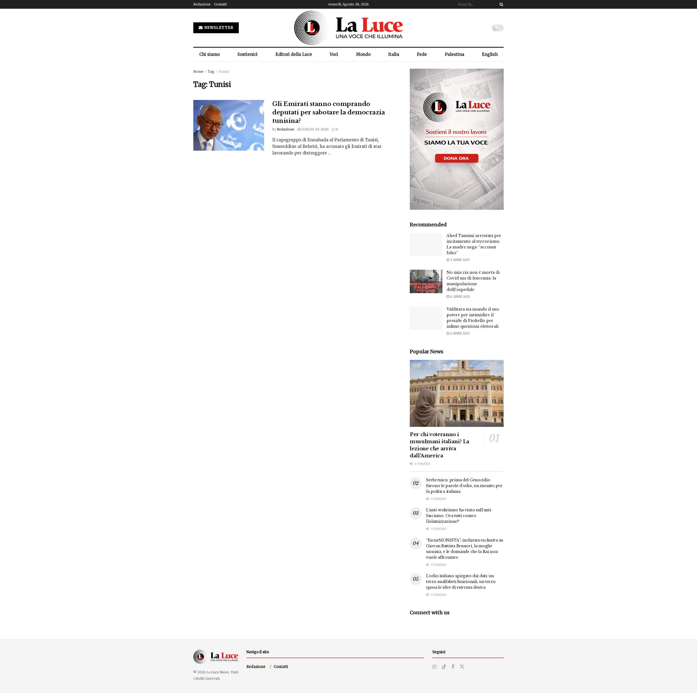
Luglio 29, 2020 (314, 129)
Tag (211, 71)
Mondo (363, 54)
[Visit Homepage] (348, 28)
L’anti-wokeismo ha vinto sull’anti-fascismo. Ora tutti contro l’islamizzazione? (459, 515)
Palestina (454, 54)
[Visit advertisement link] (457, 139)
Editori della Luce (294, 54)
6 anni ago (459, 296)
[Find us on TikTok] (444, 667)
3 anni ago (459, 260)
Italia (393, 54)
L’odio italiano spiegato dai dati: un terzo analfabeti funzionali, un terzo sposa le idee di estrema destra (461, 581)
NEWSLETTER (218, 27)
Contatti (220, 4)
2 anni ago (459, 333)
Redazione (202, 4)
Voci (334, 54)
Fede (422, 54)
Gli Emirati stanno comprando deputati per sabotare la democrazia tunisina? (328, 112)
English (490, 54)
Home (198, 71)
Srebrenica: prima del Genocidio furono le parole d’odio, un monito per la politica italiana (464, 486)
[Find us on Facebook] (452, 667)
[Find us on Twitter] (462, 667)
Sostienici (247, 54)
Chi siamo (209, 54)
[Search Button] (500, 4)
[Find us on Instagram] (434, 667)
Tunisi (224, 71)
